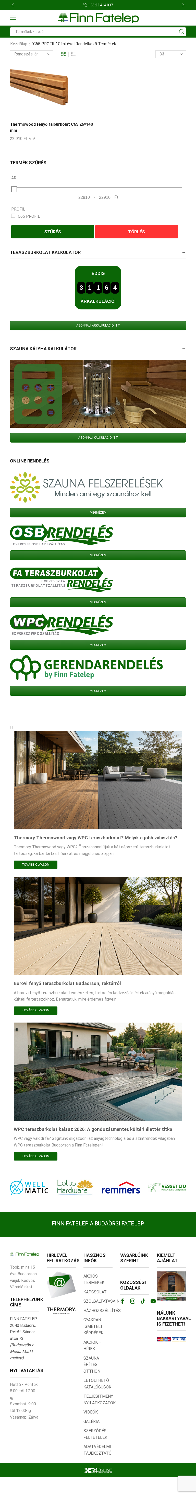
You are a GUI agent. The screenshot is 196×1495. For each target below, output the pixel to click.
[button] (12, 5)
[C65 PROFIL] (13, 216)
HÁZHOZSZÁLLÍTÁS (102, 1310)
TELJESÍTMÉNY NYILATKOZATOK (99, 1399)
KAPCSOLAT (95, 1292)
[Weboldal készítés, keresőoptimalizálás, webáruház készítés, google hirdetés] (98, 1470)
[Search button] (182, 32)
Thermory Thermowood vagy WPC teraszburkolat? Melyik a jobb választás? (95, 837)
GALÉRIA (91, 1421)
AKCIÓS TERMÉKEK (93, 1279)
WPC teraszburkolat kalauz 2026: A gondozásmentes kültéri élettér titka (93, 1129)
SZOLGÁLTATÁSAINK (102, 1301)
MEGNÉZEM (98, 512)
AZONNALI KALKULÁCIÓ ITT (98, 437)
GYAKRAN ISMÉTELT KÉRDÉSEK (93, 1326)
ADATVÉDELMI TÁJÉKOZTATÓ (97, 1450)
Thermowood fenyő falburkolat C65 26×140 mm (51, 127)
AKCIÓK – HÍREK (92, 1345)
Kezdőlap (18, 43)
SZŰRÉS (52, 231)
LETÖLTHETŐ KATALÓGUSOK (97, 1383)
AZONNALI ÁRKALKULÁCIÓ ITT (98, 325)
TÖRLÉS (136, 231)
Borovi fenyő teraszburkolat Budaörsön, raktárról (67, 983)
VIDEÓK (90, 1412)
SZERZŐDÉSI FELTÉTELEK (95, 1434)
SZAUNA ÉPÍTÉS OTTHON (91, 1365)
